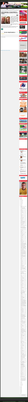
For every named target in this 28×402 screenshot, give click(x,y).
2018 (20, 391)
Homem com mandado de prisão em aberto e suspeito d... (23, 345)
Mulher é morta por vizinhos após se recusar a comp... (23, 283)
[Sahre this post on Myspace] (13, 32)
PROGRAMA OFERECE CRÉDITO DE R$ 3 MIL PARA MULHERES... (23, 227)
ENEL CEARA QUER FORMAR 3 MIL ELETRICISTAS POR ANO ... (23, 380)
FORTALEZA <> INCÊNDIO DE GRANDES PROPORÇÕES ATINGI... (23, 247)
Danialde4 (15, 401)
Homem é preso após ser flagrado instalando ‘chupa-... (23, 287)
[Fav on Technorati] (11, 32)
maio (20, 381)
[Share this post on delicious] (9, 32)
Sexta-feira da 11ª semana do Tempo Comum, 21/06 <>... (23, 328)
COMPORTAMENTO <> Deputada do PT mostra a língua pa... (23, 332)
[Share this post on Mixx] (10, 32)
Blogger (22, 401)
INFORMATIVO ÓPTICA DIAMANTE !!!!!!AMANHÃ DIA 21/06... (23, 329)
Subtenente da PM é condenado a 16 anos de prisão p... (23, 308)
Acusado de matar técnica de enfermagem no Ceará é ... (22, 357)
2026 (20, 197)
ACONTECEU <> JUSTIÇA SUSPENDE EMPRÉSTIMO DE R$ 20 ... (23, 356)
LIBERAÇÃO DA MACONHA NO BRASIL (23, 225)
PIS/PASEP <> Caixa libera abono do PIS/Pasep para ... (23, 374)
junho (20, 205)
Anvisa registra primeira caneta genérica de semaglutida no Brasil (24, 160)
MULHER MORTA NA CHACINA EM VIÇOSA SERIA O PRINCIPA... (23, 316)
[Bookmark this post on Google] (8, 32)
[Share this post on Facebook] (4, 32)
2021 (20, 388)
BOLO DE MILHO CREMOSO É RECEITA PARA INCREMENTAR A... (23, 321)
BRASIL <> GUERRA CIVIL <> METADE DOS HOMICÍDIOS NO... (23, 361)
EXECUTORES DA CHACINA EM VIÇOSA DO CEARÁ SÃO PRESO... (23, 246)
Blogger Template (12, 401)
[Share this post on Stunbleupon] (5, 32)
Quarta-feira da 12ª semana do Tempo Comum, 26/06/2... (23, 271)
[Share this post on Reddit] (7, 32)
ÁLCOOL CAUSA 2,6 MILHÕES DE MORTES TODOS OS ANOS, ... (23, 251)
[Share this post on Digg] (6, 32)
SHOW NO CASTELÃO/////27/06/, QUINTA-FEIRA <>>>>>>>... (23, 250)
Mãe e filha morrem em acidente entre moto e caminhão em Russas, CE (24, 156)
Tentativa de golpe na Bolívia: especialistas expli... (22, 265)
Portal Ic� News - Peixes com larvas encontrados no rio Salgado (23, 173)
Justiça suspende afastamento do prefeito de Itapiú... (23, 350)
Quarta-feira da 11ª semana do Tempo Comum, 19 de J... (23, 368)
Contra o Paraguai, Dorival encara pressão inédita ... (23, 235)
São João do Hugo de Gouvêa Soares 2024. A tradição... (23, 325)
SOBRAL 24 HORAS (22, 150)
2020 (20, 389)
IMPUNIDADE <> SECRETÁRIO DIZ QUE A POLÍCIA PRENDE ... (23, 268)
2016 (20, 393)
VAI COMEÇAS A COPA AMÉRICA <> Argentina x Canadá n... (23, 335)
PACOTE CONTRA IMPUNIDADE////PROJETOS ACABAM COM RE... (22, 364)
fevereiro (21, 384)
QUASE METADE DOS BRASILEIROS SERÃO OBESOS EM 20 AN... (23, 253)
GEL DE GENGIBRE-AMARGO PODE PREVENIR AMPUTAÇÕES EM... (23, 302)
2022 (20, 387)
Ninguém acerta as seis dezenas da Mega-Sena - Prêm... (23, 240)
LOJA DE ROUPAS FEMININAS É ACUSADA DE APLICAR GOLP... (23, 301)
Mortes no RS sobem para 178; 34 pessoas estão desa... (23, 277)
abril (20, 382)
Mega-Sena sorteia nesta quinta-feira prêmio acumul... (23, 337)
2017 (20, 392)
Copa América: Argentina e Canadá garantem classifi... (23, 217)
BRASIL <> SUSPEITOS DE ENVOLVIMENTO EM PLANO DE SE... (23, 377)
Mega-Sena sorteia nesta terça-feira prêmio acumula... (23, 372)
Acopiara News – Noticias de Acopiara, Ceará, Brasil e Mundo (23, 162)
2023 (20, 386)
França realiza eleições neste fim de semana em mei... (23, 224)
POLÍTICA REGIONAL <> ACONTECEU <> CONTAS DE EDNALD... (23, 354)
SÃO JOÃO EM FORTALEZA (22, 226)
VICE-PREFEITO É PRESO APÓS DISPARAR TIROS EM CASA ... (23, 378)
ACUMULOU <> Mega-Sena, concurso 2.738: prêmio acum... (23, 353)
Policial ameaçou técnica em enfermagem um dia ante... (22, 317)
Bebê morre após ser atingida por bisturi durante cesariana (24, 151)
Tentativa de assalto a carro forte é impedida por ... (23, 239)
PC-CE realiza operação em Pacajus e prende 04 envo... (23, 242)
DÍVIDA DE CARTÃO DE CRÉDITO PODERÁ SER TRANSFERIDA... (23, 305)
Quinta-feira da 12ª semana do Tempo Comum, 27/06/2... (23, 266)
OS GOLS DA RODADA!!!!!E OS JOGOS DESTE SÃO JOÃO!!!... (23, 297)
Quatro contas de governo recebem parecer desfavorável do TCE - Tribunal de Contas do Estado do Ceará (23, 171)
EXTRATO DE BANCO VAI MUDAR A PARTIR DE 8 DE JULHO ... (23, 304)
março (21, 383)
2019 (20, 390)
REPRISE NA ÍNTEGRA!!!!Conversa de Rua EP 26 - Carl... (23, 367)
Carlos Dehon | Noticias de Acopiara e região (6, 401)
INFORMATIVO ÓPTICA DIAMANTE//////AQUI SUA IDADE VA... (23, 273)
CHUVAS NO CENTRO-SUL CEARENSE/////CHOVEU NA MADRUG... (22, 293)
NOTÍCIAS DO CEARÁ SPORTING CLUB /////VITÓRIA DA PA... (23, 221)
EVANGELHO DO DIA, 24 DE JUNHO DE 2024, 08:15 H (23, 309)
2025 (20, 198)
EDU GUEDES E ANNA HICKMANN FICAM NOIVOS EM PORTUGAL (23, 243)
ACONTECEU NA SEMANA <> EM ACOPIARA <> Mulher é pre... (23, 291)
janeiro (21, 385)
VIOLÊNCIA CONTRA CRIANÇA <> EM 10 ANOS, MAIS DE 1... (23, 362)
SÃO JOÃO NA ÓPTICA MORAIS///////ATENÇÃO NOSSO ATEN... (23, 342)
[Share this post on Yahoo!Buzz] (12, 32)
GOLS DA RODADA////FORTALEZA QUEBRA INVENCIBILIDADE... (23, 255)
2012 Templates (24, 401)
